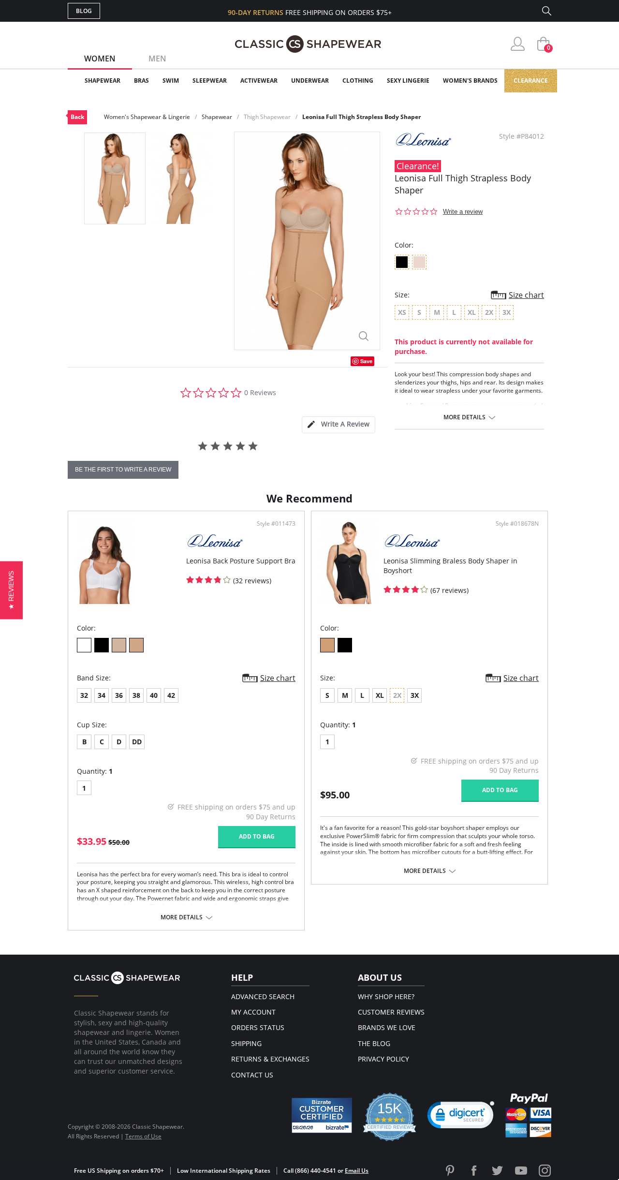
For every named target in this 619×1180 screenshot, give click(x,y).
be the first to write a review (123, 469)
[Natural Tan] (327, 645)
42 (171, 695)
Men (157, 58)
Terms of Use (143, 1136)
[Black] (101, 645)
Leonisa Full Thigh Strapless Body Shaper (361, 117)
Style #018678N (517, 524)
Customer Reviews (391, 1012)
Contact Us (252, 1074)
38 (136, 695)
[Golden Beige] (136, 645)
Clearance (531, 80)
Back (77, 117)
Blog (84, 11)
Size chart (526, 295)
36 (119, 695)
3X (415, 695)
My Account (253, 1012)
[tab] (338, 424)
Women (100, 58)
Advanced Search (263, 996)
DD (137, 741)
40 (154, 695)
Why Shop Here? (386, 996)
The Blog (374, 1043)
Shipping (246, 1043)
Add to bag (257, 836)
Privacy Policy (383, 1058)
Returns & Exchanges (270, 1058)
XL (380, 695)
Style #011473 (276, 524)
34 (101, 695)
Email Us (356, 1170)
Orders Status (257, 1027)
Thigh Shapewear (267, 117)
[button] (461, 1117)
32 (84, 695)
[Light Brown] (119, 645)
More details (464, 417)
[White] (84, 645)
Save (366, 361)
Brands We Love (386, 1027)
